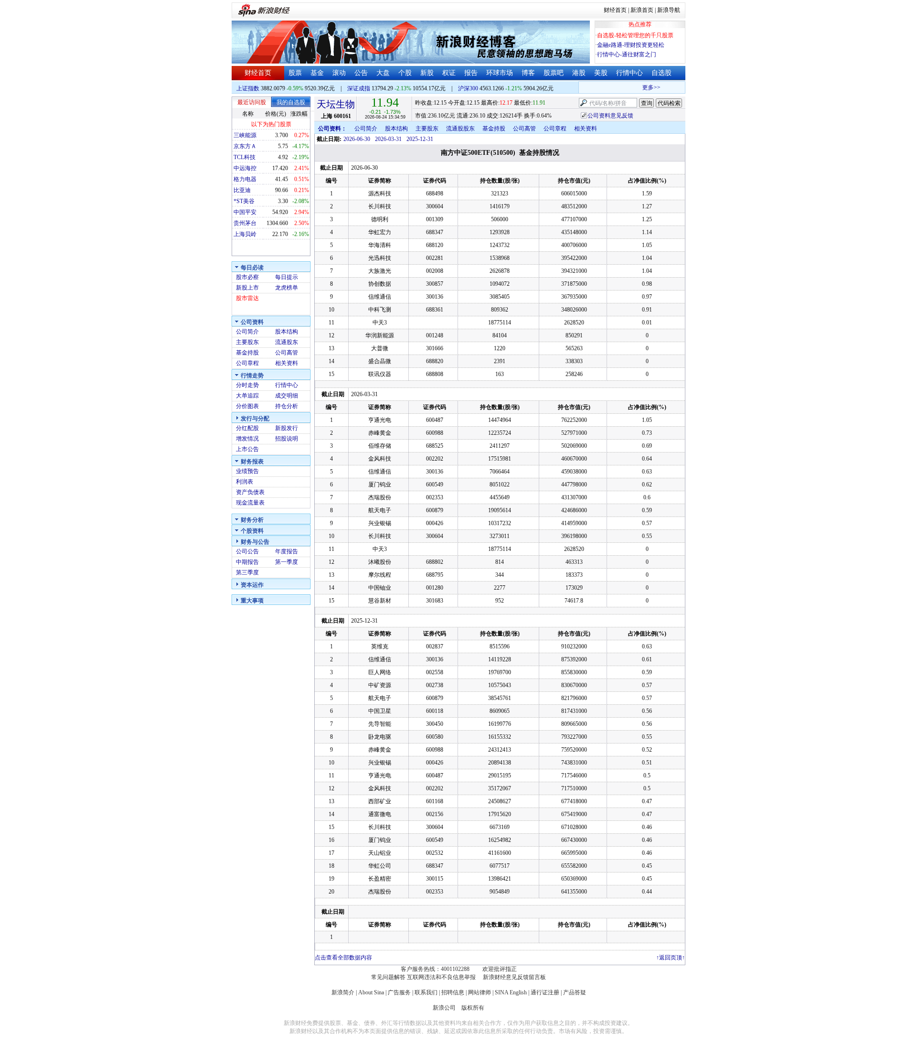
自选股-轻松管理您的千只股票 (635, 35)
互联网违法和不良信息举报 (441, 977)
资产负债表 (250, 492)
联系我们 (426, 992)
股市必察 (247, 277)
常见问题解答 (388, 977)
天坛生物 (336, 104)
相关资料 (286, 363)
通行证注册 (545, 992)
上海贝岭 (245, 234)
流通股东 (286, 342)
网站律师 (479, 992)
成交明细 (286, 395)
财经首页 (615, 10)
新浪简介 (342, 992)
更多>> (645, 87)
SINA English (511, 992)
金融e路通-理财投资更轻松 (630, 45)
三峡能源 (245, 135)
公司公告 (247, 551)
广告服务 (399, 992)
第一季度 (286, 562)
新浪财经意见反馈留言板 (514, 977)
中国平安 (245, 212)
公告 (361, 72)
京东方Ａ (245, 146)
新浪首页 (641, 10)
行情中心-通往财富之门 (626, 54)
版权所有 (472, 1007)
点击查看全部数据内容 (343, 957)
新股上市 (247, 287)
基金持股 (247, 352)
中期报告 (247, 562)
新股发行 (286, 428)
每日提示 (286, 277)
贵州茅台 (245, 223)
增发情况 (247, 438)
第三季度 (247, 572)
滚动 (339, 72)
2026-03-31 (388, 139)
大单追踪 (247, 395)
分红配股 (247, 428)
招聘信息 (452, 992)
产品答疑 (574, 992)
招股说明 (286, 438)
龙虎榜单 (286, 287)
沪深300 (468, 88)
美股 (601, 72)
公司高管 (286, 352)
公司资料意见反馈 (610, 115)
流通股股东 (460, 128)
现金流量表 (250, 502)
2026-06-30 (356, 139)
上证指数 (247, 88)
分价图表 (247, 406)
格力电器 (245, 179)
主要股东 (247, 342)
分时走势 (247, 385)
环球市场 (499, 72)
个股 (405, 72)
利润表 (244, 481)
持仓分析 (286, 406)
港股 (579, 72)
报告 (471, 72)
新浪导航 (668, 10)
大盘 (383, 72)
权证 (449, 72)
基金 (317, 72)
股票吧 (554, 72)
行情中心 (629, 72)
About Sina (371, 992)
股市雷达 (247, 298)
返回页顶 (670, 957)
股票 (295, 72)
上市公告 (247, 449)
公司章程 (247, 363)
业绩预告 (247, 471)
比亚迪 (242, 190)
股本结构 (286, 331)
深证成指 (358, 88)
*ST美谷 (244, 201)
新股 (427, 72)
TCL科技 (245, 157)
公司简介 (247, 331)
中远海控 (245, 168)
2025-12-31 (419, 139)
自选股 (661, 72)
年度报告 (286, 551)
